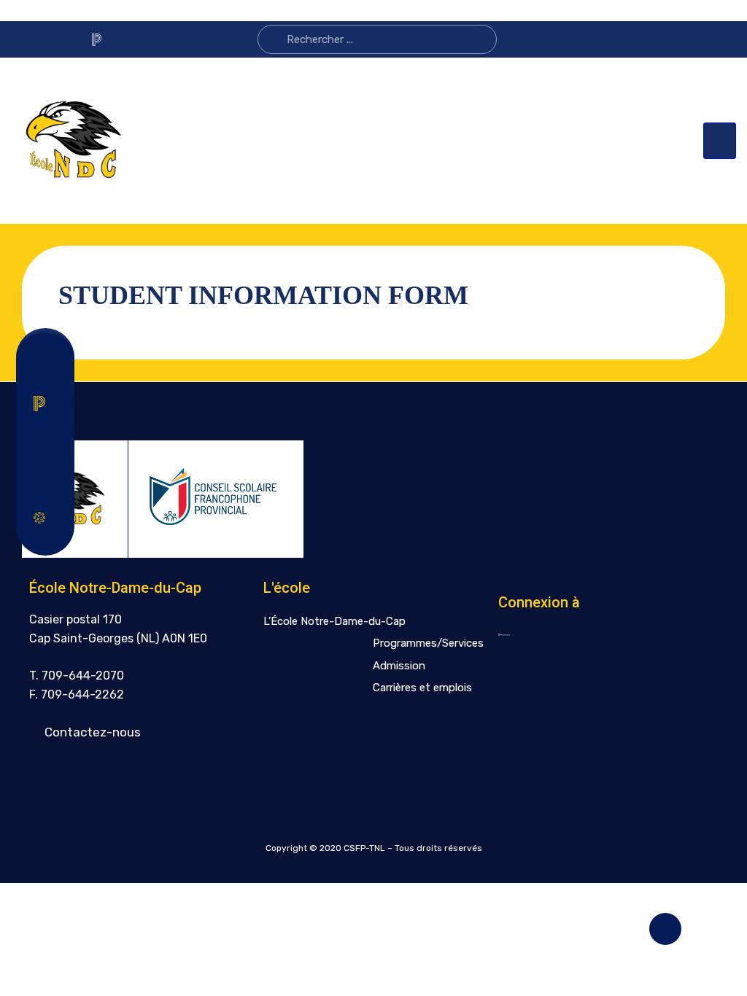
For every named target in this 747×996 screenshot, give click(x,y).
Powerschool (54, 402)
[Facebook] (47, 40)
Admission (399, 665)
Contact (57, 373)
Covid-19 (54, 516)
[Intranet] (121, 39)
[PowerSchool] (96, 39)
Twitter (57, 487)
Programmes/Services (428, 643)
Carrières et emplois (422, 687)
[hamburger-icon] (719, 140)
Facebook (57, 459)
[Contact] (22, 39)
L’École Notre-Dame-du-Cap (334, 621)
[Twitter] (71, 40)
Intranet (57, 430)
